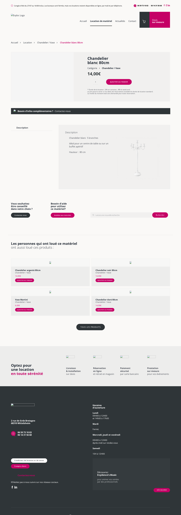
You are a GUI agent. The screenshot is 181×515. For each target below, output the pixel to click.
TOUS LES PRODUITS (90, 327)
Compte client (20, 466)
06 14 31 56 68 (156, 5)
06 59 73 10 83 (142, 5)
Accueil (14, 42)
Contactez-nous (63, 111)
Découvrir (162, 490)
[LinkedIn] (169, 5)
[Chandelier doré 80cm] (131, 292)
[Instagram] (166, 5)
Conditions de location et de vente (29, 460)
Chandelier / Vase (46, 42)
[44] (42, 76)
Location (27, 42)
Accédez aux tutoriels (62, 215)
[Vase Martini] (50, 292)
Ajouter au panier (119, 82)
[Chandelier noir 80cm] (131, 263)
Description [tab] (22, 127)
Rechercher (160, 215)
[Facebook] (164, 5)
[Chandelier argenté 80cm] (50, 263)
